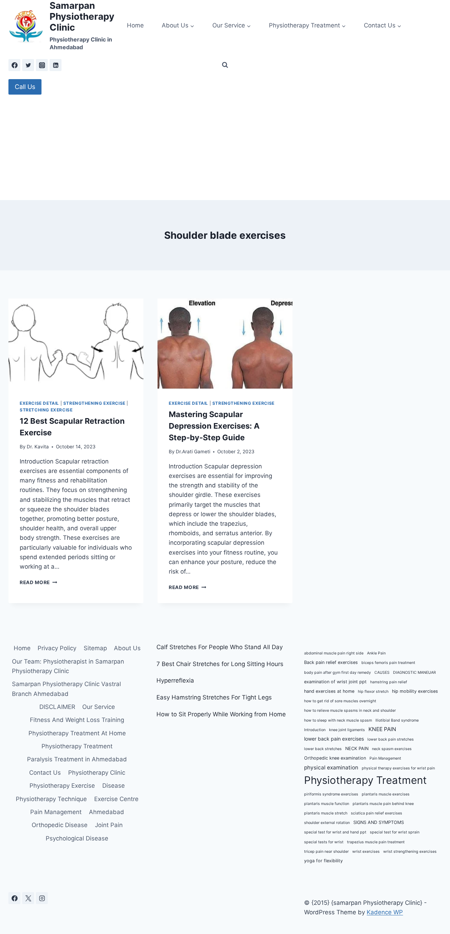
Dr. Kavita (38, 446)
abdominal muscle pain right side (334, 653)
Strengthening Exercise (94, 403)
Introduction (315, 730)
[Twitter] (28, 65)
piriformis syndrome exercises (331, 794)
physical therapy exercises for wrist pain (398, 768)
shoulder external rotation (327, 822)
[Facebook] (14, 65)
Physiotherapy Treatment (76, 746)
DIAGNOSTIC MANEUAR (414, 672)
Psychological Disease (77, 838)
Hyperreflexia (175, 680)
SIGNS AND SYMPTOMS (378, 822)
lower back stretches (323, 749)
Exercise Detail (39, 403)
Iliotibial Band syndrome (397, 720)
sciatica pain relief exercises (376, 813)
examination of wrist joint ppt (335, 681)
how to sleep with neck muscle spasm (338, 720)
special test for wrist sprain (394, 832)
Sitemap (95, 648)
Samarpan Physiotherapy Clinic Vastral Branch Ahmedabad (66, 688)
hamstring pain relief (388, 682)
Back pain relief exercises (331, 662)
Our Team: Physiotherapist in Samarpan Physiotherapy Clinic (68, 666)
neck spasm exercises (392, 749)
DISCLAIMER (57, 706)
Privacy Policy (57, 648)
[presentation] (75, 344)
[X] (28, 898)
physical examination (331, 767)
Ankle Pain (376, 653)
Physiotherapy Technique (51, 798)
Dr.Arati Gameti (193, 451)
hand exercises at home (329, 691)
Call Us (25, 86)
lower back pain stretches (390, 739)
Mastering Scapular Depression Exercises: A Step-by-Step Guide (214, 426)
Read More (38, 582)
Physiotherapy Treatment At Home (77, 733)
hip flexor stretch (373, 691)
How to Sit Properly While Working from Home (221, 714)
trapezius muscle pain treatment (376, 842)
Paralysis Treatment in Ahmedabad (77, 759)
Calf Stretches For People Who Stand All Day (219, 647)
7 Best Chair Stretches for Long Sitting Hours (219, 663)
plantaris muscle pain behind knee (383, 803)
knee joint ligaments (347, 730)
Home (135, 25)
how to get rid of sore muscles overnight (340, 701)
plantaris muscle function (326, 803)
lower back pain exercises (334, 739)
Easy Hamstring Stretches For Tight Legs (214, 697)
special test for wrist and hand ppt (335, 832)
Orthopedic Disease (60, 825)
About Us (127, 648)
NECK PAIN (356, 748)
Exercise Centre (116, 798)
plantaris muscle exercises (386, 794)
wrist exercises (366, 851)
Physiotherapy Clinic (96, 772)
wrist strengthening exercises (410, 851)
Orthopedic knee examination (335, 758)
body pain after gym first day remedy (337, 672)
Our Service (98, 706)
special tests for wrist (323, 842)
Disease (113, 785)
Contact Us (45, 772)
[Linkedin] (56, 65)
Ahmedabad (106, 811)
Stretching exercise (46, 409)
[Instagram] (42, 65)
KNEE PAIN (382, 729)
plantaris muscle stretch (325, 813)
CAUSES (382, 672)
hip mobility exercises (415, 691)
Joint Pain (109, 825)
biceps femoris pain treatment (388, 662)
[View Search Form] (225, 65)
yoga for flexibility (323, 860)
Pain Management (56, 811)
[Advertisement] (225, 147)
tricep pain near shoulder (326, 851)
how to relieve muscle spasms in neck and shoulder (350, 710)
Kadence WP (385, 912)
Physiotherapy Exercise (62, 785)
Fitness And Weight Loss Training (77, 719)
